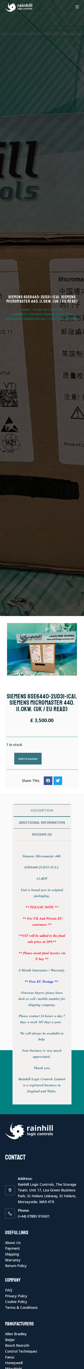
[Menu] (77, 7)
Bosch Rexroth (17, 1345)
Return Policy (16, 1265)
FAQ (8, 1290)
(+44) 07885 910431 (34, 1216)
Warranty (13, 1260)
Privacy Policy (16, 1296)
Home (25, 309)
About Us (13, 1242)
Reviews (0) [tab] (42, 834)
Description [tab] (42, 810)
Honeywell (14, 1362)
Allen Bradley (16, 1333)
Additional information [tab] (42, 822)
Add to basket (28, 759)
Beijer (10, 1339)
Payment (12, 1248)
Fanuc (10, 1357)
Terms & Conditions (21, 1307)
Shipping (12, 1254)
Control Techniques (21, 1351)
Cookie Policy (16, 1301)
